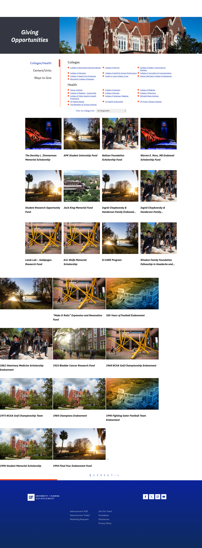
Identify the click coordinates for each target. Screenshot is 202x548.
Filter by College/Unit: (85, 111)
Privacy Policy (104, 523)
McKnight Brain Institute (149, 96)
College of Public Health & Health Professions (83, 97)
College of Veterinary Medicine (116, 96)
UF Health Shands (77, 102)
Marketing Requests (79, 519)
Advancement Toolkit (80, 515)
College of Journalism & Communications (155, 73)
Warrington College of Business (82, 79)
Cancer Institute (76, 90)
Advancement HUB (79, 511)
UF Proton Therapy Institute (151, 102)
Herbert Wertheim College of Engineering (156, 76)
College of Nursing (112, 93)
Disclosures (103, 519)
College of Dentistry (112, 90)
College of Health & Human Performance (121, 73)
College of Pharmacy (148, 93)
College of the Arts (112, 68)
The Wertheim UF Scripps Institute (83, 105)
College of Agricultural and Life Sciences (85, 68)
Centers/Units (42, 70)
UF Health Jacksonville (114, 102)
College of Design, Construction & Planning (152, 69)
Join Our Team (105, 511)
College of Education (78, 73)
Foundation (103, 515)
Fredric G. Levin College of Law (116, 76)
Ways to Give (42, 78)
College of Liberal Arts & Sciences (83, 76)
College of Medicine (147, 90)
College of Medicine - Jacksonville (83, 93)
